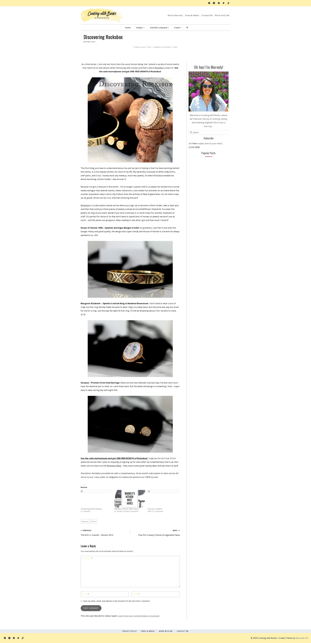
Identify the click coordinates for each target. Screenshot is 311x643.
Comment (87, 558)
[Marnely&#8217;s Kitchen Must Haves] (129, 499)
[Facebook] (209, 3)
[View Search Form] (187, 27)
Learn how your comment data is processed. (139, 616)
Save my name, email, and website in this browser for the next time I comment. (116, 601)
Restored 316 (302, 638)
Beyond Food (89, 42)
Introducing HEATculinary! (91, 509)
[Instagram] (214, 3)
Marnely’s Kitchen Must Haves (126, 509)
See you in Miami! (155, 509)
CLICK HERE (194, 147)
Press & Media (192, 15)
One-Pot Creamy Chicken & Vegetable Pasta (159, 532)
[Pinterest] (219, 3)
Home (127, 27)
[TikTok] (228, 3)
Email (136, 594)
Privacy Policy (130, 631)
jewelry (85, 521)
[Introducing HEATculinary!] (96, 499)
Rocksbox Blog (114, 465)
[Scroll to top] (303, 630)
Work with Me (222, 15)
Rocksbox (159, 68)
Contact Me (206, 15)
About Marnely (175, 15)
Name (85, 594)
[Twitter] (223, 3)
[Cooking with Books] (102, 15)
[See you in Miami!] (163, 499)
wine (93, 521)
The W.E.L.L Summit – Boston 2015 (97, 532)
